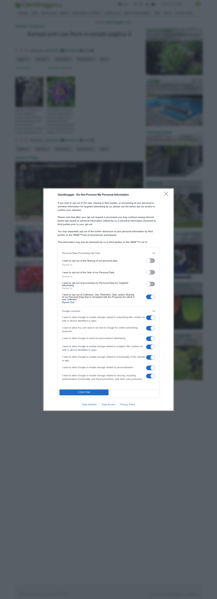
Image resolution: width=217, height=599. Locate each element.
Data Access (108, 404)
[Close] (167, 195)
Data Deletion (89, 404)
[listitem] (108, 253)
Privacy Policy (127, 404)
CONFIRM (84, 392)
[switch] (150, 260)
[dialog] (108, 299)
